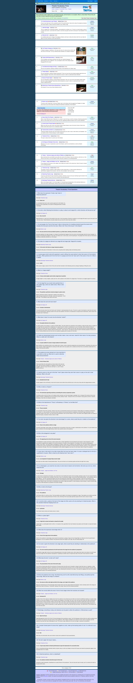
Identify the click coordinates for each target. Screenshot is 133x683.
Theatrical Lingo (44, 197)
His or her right (71, 107)
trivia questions (65, 18)
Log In (95, 1)
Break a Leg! (43, 229)
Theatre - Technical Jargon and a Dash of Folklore (51, 358)
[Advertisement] (66, 43)
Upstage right (71, 110)
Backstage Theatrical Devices (47, 260)
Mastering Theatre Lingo (46, 244)
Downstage (70, 109)
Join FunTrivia (47, 3)
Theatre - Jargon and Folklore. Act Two (49, 470)
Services (56, 1)
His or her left (71, 111)
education (46, 676)
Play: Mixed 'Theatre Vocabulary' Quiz (89, 18)
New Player (90, 1)
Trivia (51, 1)
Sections (46, 1)
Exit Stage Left (44, 213)
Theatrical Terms (44, 273)
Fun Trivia (40, 1)
